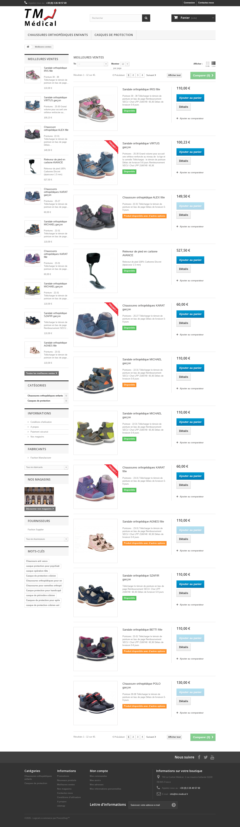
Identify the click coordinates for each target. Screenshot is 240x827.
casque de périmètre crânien (40, 595)
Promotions (63, 776)
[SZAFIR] (32, 320)
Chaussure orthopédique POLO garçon (141, 685)
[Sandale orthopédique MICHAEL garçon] (95, 378)
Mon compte (99, 771)
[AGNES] (32, 350)
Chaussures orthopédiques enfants (58, 35)
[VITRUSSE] (32, 104)
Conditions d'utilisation (41, 422)
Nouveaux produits (66, 780)
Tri (74, 64)
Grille (208, 66)
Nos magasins (37, 436)
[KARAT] (32, 196)
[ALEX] (32, 134)
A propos (34, 427)
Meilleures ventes (43, 59)
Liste (214, 66)
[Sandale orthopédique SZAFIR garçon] (95, 595)
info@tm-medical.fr (179, 794)
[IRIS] (32, 75)
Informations (39, 413)
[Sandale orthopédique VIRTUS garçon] (95, 162)
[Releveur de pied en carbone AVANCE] (95, 270)
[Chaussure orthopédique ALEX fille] (95, 216)
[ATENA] (32, 228)
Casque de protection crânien (41, 576)
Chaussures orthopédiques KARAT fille (56, 254)
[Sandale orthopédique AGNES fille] (95, 541)
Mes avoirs (95, 780)
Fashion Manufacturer (40, 458)
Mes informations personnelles (105, 789)
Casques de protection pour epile (43, 600)
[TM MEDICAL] (54, 17)
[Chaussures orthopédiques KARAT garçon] (95, 325)
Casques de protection (114, 35)
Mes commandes (98, 776)
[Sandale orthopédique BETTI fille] (95, 649)
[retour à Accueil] (28, 47)
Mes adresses (97, 784)
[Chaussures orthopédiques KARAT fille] (95, 486)
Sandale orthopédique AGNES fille (55, 344)
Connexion (189, 2)
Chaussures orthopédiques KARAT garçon (56, 192)
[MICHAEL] (32, 290)
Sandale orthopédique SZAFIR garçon (55, 314)
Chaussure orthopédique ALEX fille (56, 128)
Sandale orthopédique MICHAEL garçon (55, 223)
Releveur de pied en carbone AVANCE (54, 161)
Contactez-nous (206, 2)
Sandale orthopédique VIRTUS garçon (55, 99)
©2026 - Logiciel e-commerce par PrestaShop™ (47, 818)
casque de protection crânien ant (42, 605)
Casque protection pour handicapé (43, 590)
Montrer (115, 64)
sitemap (61, 806)
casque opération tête (37, 571)
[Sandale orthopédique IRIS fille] (95, 108)
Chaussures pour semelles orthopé (44, 585)
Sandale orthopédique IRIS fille (141, 89)
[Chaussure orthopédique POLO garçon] (95, 703)
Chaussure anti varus (37, 561)
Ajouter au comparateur (192, 118)
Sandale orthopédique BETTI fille (142, 629)
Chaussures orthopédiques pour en (44, 580)
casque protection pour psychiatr (43, 566)
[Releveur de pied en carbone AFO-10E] (32, 166)
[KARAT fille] (32, 258)
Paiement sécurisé (39, 432)
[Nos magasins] (46, 496)
